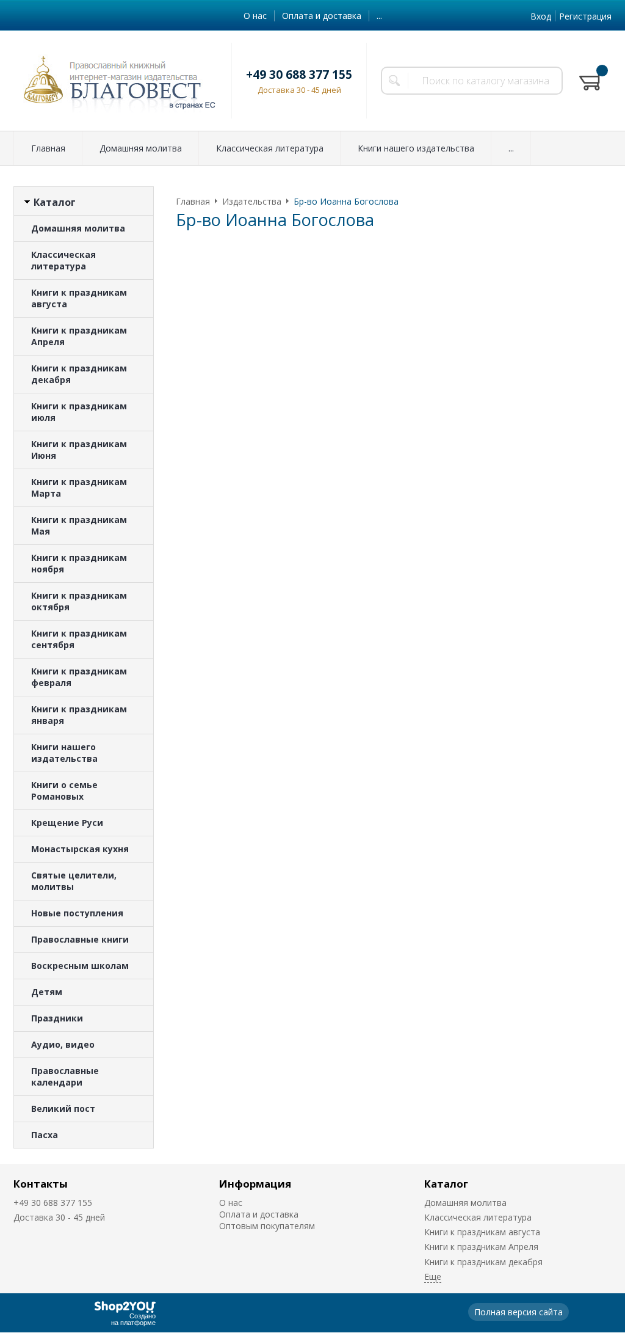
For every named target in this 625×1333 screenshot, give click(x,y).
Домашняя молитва (140, 148)
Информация (255, 1184)
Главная (48, 148)
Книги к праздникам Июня (79, 449)
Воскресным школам (80, 965)
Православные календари (65, 1076)
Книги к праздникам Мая (79, 525)
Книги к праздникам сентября (79, 639)
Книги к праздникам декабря (79, 373)
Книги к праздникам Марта (79, 487)
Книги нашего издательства (416, 148)
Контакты (40, 1184)
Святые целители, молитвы (74, 881)
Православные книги (80, 939)
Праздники (57, 1018)
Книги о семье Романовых (64, 790)
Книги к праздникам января (79, 714)
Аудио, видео (63, 1044)
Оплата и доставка (321, 15)
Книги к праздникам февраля (79, 676)
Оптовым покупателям (267, 1226)
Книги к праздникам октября (79, 601)
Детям (46, 992)
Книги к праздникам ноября (79, 563)
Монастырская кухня (80, 849)
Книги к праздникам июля (79, 411)
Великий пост (63, 1108)
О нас (255, 15)
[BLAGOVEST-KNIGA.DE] (115, 81)
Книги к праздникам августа (79, 298)
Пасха (44, 1135)
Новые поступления (77, 913)
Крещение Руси (67, 822)
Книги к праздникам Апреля (79, 336)
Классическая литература (269, 148)
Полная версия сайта (518, 1312)
